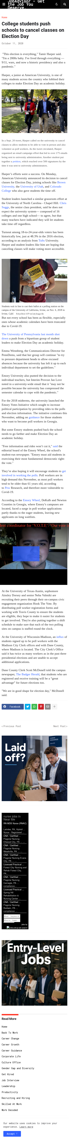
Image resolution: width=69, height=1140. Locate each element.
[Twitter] (27, 707)
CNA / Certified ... (12, 835)
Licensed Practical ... (14, 864)
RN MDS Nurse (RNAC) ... (15, 825)
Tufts (42, 240)
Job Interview (10, 1080)
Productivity (10, 1092)
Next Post (59, 726)
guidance (35, 417)
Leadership (8, 1086)
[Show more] (54, 707)
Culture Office (11, 1062)
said (55, 446)
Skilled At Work (12, 1104)
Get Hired (8, 1074)
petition (17, 161)
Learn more (26, 1126)
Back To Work (10, 1032)
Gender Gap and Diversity (18, 1068)
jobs (23, 924)
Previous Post (12, 726)
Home (4, 17)
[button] (4, 4)
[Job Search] (17, 927)
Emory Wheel (31, 500)
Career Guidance (12, 1050)
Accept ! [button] (12, 1133)
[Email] (48, 707)
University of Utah (31, 186)
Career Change (10, 1038)
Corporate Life (11, 1056)
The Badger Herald (27, 674)
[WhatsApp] (34, 707)
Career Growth (10, 1044)
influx (60, 637)
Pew (7, 487)
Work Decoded (10, 1110)
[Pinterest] (41, 707)
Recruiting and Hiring (16, 1098)
